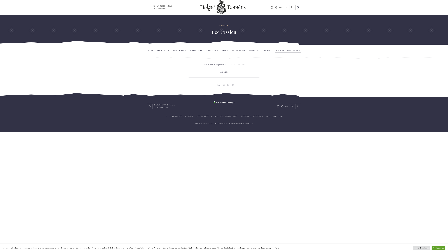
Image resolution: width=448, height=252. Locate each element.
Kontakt (189, 116)
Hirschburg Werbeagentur (243, 123)
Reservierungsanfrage (226, 116)
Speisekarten (196, 50)
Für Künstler (238, 50)
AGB (268, 116)
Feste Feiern (163, 50)
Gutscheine (254, 50)
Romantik (223, 25)
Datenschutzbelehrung (252, 116)
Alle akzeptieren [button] (438, 248)
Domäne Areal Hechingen (217, 123)
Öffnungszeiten (204, 116)
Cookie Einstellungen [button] (422, 248)
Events (225, 50)
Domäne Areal (179, 50)
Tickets (266, 50)
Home (150, 50)
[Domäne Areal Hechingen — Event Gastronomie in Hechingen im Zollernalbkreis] (223, 7)
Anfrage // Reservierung (288, 50)
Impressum (278, 116)
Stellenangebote (174, 116)
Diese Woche (212, 50)
